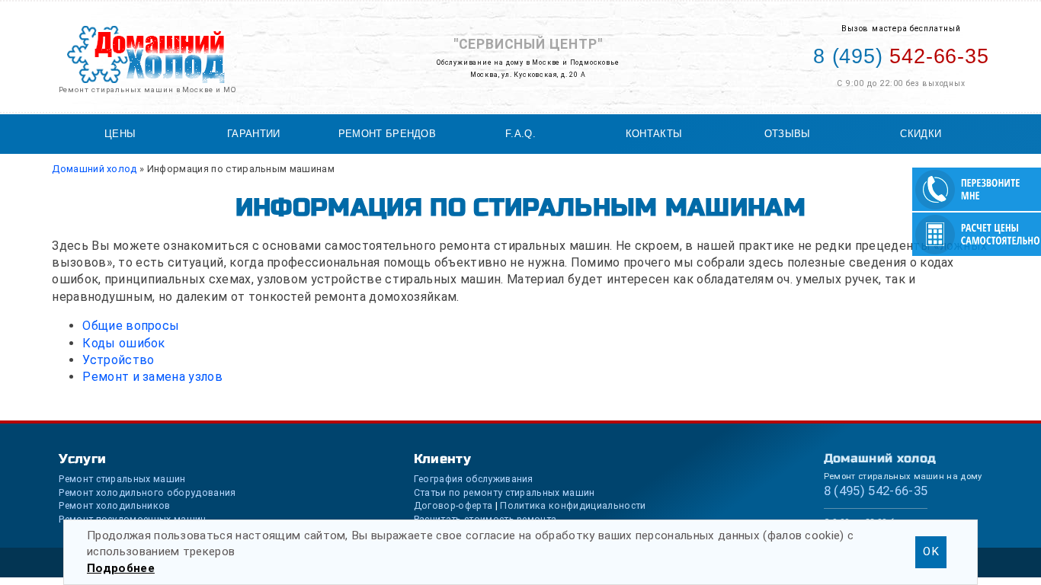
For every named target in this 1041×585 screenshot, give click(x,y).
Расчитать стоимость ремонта (485, 519)
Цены (120, 133)
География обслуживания (473, 478)
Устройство (118, 360)
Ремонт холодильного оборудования (147, 492)
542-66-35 (901, 56)
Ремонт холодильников (114, 505)
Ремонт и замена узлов (152, 376)
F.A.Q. (520, 133)
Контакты (654, 133)
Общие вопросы (130, 325)
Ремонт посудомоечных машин (132, 519)
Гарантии (253, 133)
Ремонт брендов (387, 133)
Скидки (920, 133)
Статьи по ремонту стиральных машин (504, 492)
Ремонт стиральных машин (122, 478)
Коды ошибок (123, 343)
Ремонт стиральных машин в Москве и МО (148, 89)
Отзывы (787, 133)
